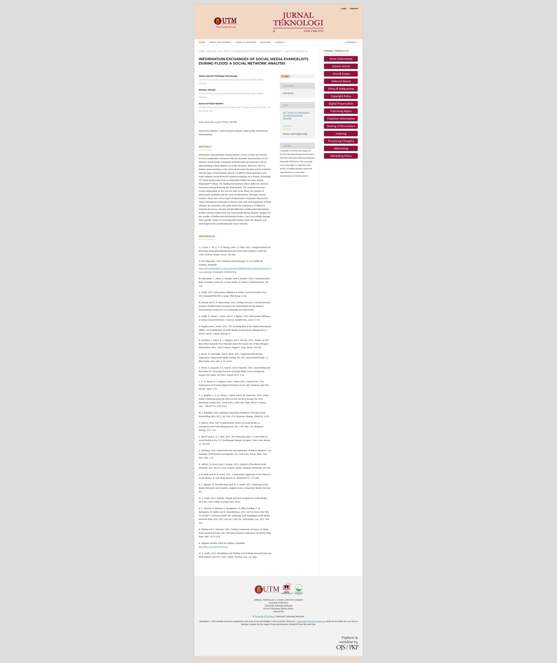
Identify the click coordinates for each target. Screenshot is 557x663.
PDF (286, 76)
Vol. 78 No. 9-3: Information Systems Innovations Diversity (250, 51)
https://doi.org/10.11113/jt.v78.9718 (220, 122)
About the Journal (220, 42)
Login (344, 8)
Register (354, 8)
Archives (265, 42)
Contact (280, 42)
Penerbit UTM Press (264, 616)
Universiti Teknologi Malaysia (311, 621)
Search (351, 42)
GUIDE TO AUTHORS (246, 42)
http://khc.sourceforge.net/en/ (213, 546)
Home (202, 42)
